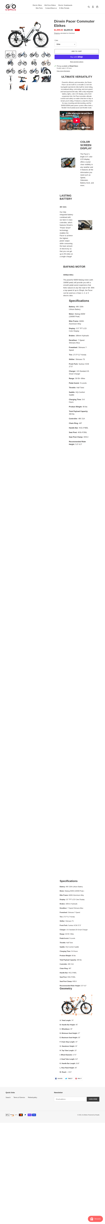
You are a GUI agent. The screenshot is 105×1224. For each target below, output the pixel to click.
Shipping (57, 33)
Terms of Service (19, 1097)
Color (56, 40)
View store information (63, 71)
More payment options (76, 62)
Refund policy (32, 1097)
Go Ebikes (85, 1115)
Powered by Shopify (93, 1115)
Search (8, 1097)
